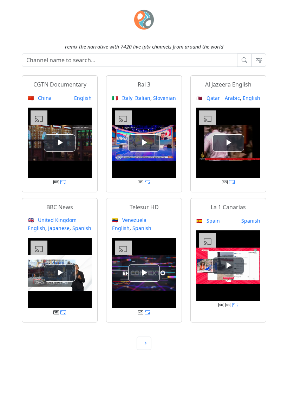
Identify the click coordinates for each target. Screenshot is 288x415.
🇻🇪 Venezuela (129, 220)
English (83, 98)
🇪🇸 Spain (208, 220)
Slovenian (164, 98)
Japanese (59, 228)
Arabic (232, 98)
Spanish (81, 228)
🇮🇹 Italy (122, 98)
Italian (142, 98)
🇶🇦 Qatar (208, 98)
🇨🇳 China (40, 98)
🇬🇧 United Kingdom (52, 220)
